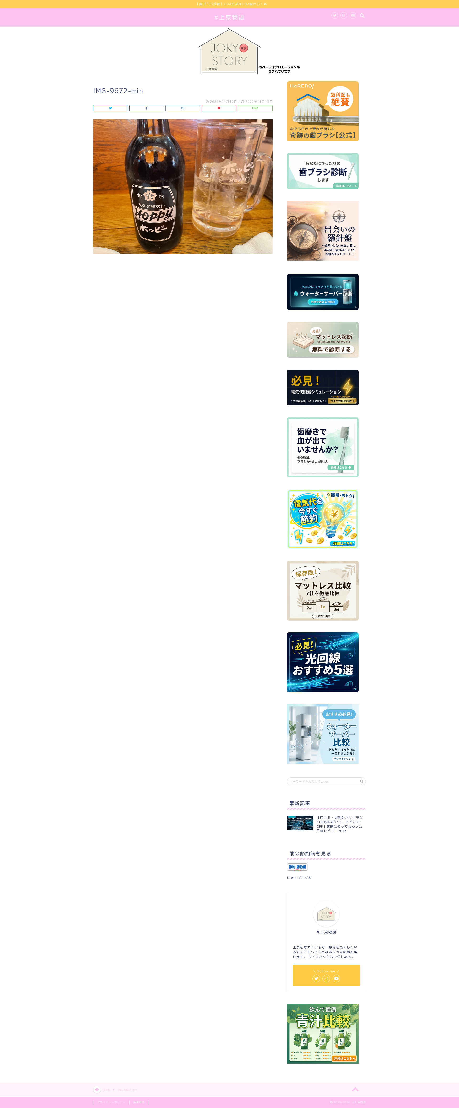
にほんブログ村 (299, 878)
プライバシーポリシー (111, 1102)
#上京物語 (229, 17)
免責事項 (139, 1102)
